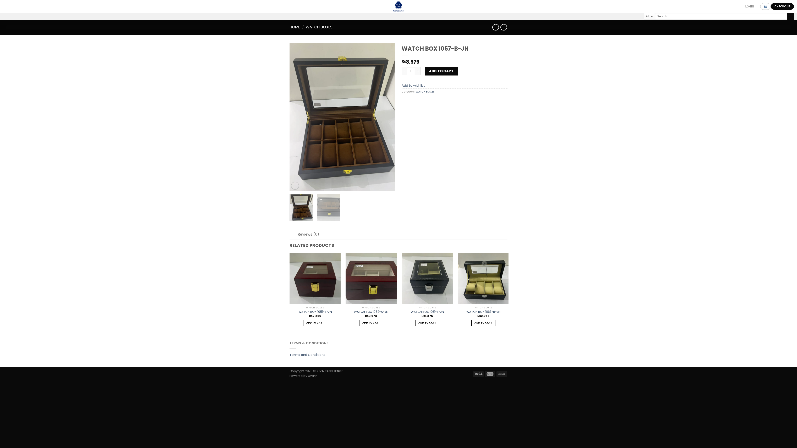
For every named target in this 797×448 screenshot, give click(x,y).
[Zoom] (295, 186)
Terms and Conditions (307, 354)
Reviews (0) (308, 234)
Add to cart (441, 71)
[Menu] (8, 6)
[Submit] (790, 16)
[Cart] (765, 6)
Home (295, 27)
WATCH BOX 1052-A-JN (371, 312)
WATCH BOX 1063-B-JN (483, 312)
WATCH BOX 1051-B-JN (315, 312)
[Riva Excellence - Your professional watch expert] (398, 6)
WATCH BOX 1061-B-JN (427, 312)
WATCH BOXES (319, 27)
